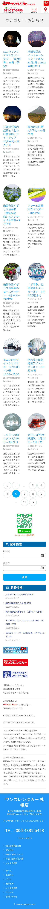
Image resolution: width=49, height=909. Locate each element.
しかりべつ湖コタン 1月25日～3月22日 (11, 438)
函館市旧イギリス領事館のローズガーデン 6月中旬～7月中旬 (11, 291)
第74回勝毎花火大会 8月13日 (18, 603)
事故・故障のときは (14, 858)
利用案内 (9, 883)
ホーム (9, 870)
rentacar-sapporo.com (25, 904)
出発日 (6, 551)
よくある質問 (11, 863)
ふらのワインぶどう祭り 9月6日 (19, 594)
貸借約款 (9, 850)
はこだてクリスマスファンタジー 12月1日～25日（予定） (12, 59)
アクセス (9, 892)
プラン (9, 879)
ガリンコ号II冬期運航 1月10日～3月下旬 (36, 438)
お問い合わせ (11, 896)
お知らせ (10, 73)
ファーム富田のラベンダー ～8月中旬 (37, 209)
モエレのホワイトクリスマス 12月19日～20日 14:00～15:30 (11, 367)
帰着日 (6, 563)
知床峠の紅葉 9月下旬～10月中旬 (37, 130)
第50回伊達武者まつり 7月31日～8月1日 (24, 611)
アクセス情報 (24, 838)
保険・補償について (14, 854)
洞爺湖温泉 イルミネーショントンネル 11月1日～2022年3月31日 (37, 59)
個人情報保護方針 (13, 845)
